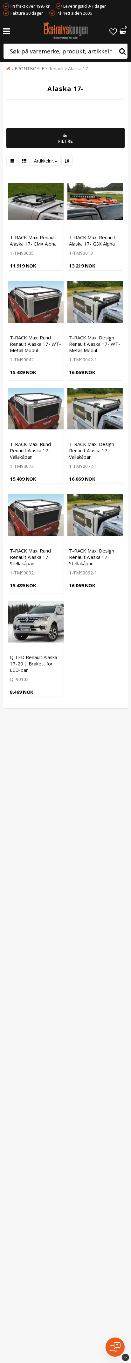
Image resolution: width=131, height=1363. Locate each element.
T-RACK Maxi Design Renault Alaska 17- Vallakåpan (91, 450)
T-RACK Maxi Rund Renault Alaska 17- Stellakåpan (30, 557)
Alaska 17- (78, 69)
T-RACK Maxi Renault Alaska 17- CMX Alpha (33, 240)
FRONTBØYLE (29, 69)
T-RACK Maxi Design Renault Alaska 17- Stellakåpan (91, 557)
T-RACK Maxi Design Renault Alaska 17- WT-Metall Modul (94, 343)
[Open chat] (115, 1347)
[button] (113, 31)
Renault (56, 69)
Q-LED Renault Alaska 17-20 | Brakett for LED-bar (33, 663)
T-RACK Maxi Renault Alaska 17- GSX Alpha (92, 240)
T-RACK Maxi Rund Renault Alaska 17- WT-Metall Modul (35, 343)
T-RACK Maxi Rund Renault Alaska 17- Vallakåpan (30, 450)
